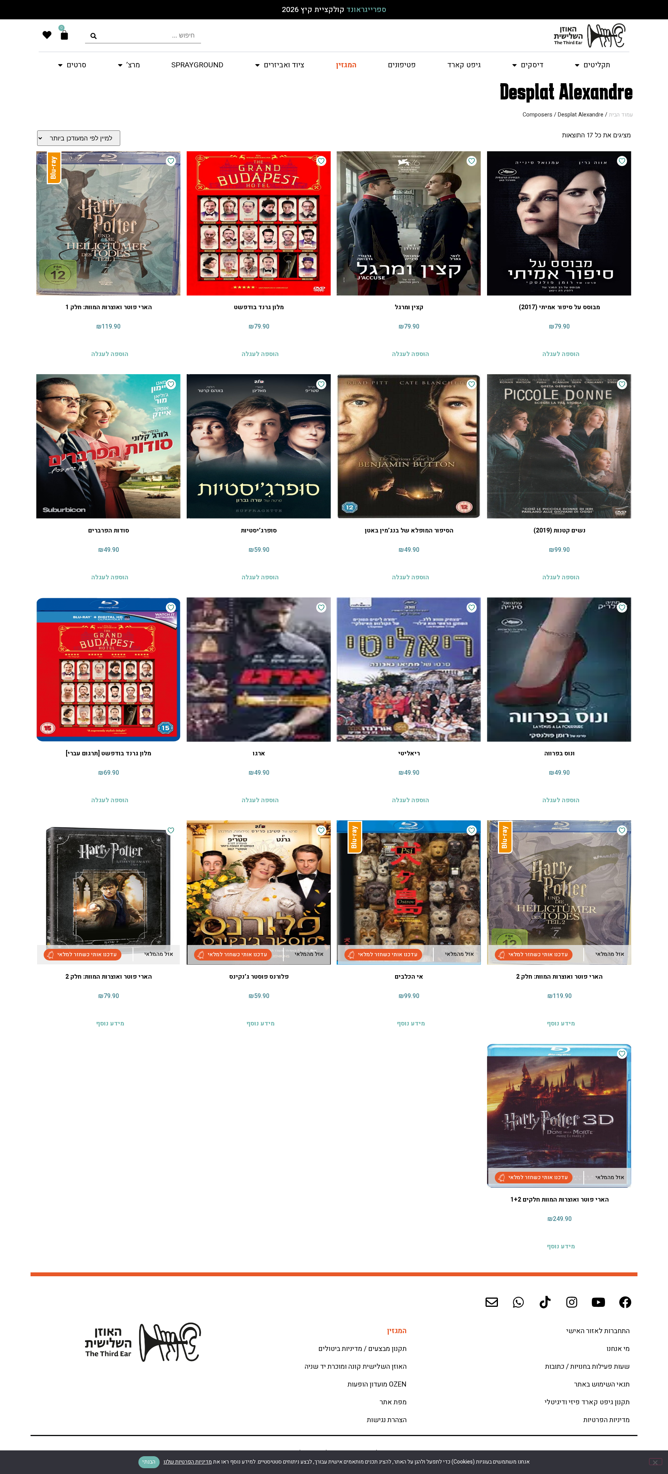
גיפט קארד (464, 65)
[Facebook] (625, 1302)
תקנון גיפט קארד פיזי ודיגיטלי (587, 1402)
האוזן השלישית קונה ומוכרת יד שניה (356, 1366)
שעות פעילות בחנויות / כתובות (587, 1366)
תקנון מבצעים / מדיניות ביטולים (362, 1349)
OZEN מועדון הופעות (377, 1384)
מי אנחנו (618, 1349)
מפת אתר (393, 1402)
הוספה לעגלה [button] (560, 353)
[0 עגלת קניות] (64, 35)
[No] (655, 1461)
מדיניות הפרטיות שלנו (188, 1462)
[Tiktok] (545, 1302)
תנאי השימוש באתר (602, 1384)
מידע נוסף (561, 1023)
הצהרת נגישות (387, 1420)
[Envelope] (491, 1302)
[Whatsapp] (518, 1302)
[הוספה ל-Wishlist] (622, 161)
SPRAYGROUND (197, 65)
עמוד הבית (621, 115)
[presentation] (143, 35)
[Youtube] (598, 1302)
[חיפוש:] (143, 35)
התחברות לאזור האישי (598, 1331)
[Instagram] (571, 1302)
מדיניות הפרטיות (606, 1420)
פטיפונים (402, 65)
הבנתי (148, 1462)
